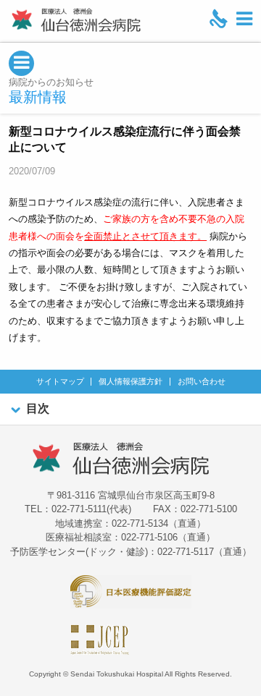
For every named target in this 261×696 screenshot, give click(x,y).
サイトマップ (60, 382)
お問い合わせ (201, 382)
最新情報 (38, 97)
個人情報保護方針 (130, 382)
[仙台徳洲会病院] (76, 19)
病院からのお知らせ (51, 82)
